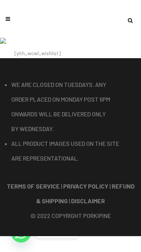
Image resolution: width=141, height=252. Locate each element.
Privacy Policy (85, 186)
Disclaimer (88, 200)
